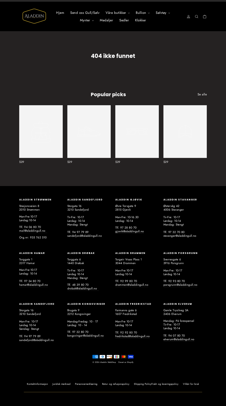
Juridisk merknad (61, 384)
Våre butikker (116, 12)
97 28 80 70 (128, 228)
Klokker (140, 20)
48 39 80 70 (80, 285)
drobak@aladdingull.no (83, 288)
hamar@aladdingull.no (33, 285)
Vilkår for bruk (191, 384)
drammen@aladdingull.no (131, 285)
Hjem (60, 12)
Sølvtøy (162, 12)
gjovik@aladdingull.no (129, 231)
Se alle (202, 94)
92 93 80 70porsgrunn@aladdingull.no (180, 283)
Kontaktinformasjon (37, 384)
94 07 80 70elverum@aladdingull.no (178, 337)
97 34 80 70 (32, 281)
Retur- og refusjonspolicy (115, 384)
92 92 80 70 (128, 332)
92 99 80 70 (128, 281)
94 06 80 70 (32, 227)
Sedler (124, 20)
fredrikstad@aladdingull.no (132, 336)
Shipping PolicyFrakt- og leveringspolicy (156, 384)
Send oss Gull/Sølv (84, 12)
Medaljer (106, 20)
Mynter (85, 20)
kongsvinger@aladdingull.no (85, 335)
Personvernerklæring (86, 384)
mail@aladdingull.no (33, 231)
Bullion (141, 12)
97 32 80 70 (80, 332)
